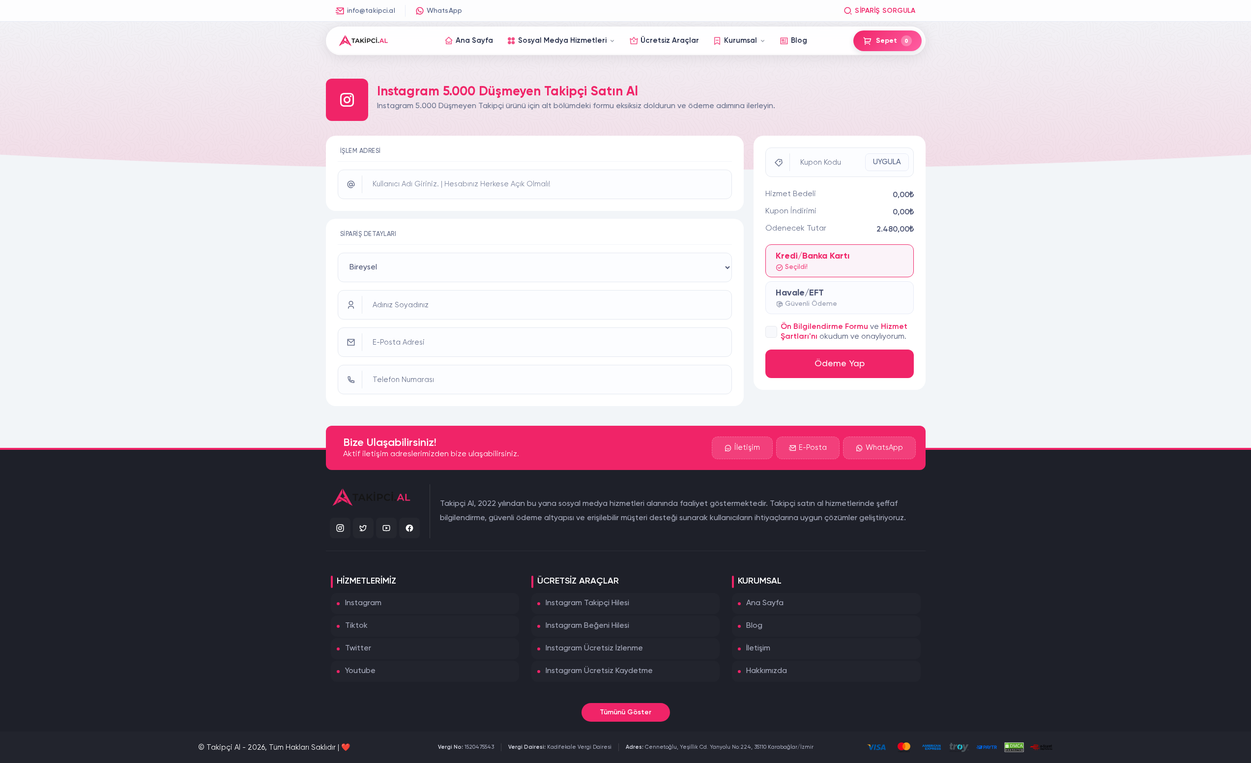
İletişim (747, 447)
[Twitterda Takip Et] (363, 528)
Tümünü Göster (625, 712)
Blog (754, 626)
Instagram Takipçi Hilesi (587, 603)
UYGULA (887, 162)
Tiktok (356, 626)
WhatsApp (444, 10)
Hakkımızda (766, 671)
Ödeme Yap (840, 363)
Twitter (358, 648)
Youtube (360, 671)
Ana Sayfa (765, 603)
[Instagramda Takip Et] (340, 528)
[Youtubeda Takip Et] (386, 528)
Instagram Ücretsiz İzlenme (594, 648)
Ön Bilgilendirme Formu (824, 327)
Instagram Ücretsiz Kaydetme (599, 671)
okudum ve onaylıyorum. (862, 337)
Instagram (363, 603)
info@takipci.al (371, 10)
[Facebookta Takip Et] (409, 528)
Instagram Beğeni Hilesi (587, 626)
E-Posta (813, 447)
